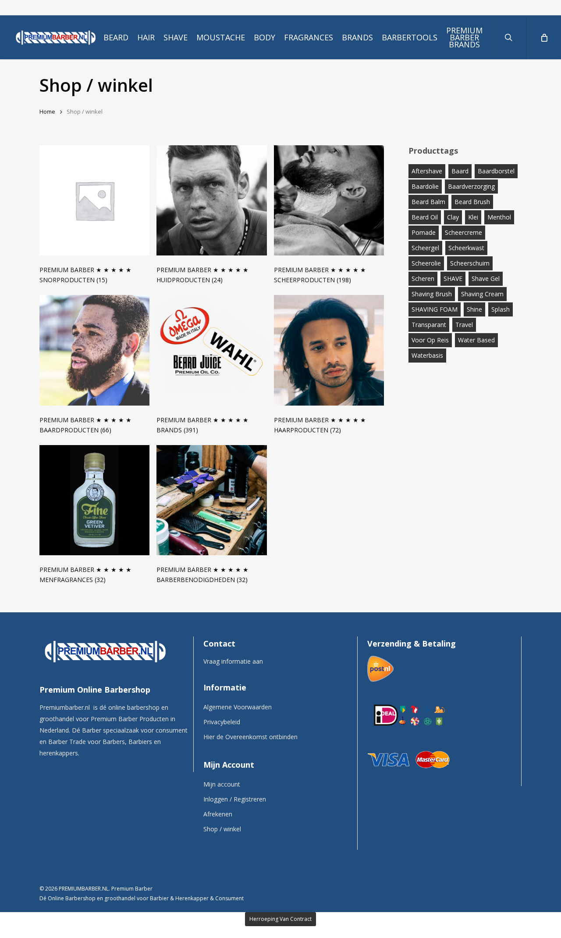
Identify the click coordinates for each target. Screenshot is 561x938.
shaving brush (432, 294)
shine (474, 309)
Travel (464, 324)
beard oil (425, 217)
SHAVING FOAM (435, 309)
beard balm (428, 202)
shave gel (486, 278)
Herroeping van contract (280, 919)
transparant (429, 324)
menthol (499, 217)
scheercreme (463, 232)
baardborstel (496, 171)
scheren (423, 278)
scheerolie (426, 263)
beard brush (472, 202)
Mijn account (221, 784)
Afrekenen (217, 814)
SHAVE (453, 278)
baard (460, 171)
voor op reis (430, 340)
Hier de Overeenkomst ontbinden (250, 737)
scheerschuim (470, 263)
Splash (500, 309)
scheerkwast (466, 248)
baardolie (425, 186)
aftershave (427, 171)
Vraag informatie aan (233, 661)
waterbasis (427, 355)
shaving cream (482, 294)
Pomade (424, 232)
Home (47, 111)
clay (453, 217)
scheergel (425, 248)
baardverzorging (471, 186)
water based (476, 340)
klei (473, 217)
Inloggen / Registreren (234, 799)
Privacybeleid (221, 722)
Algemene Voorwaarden (237, 707)
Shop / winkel (222, 829)
